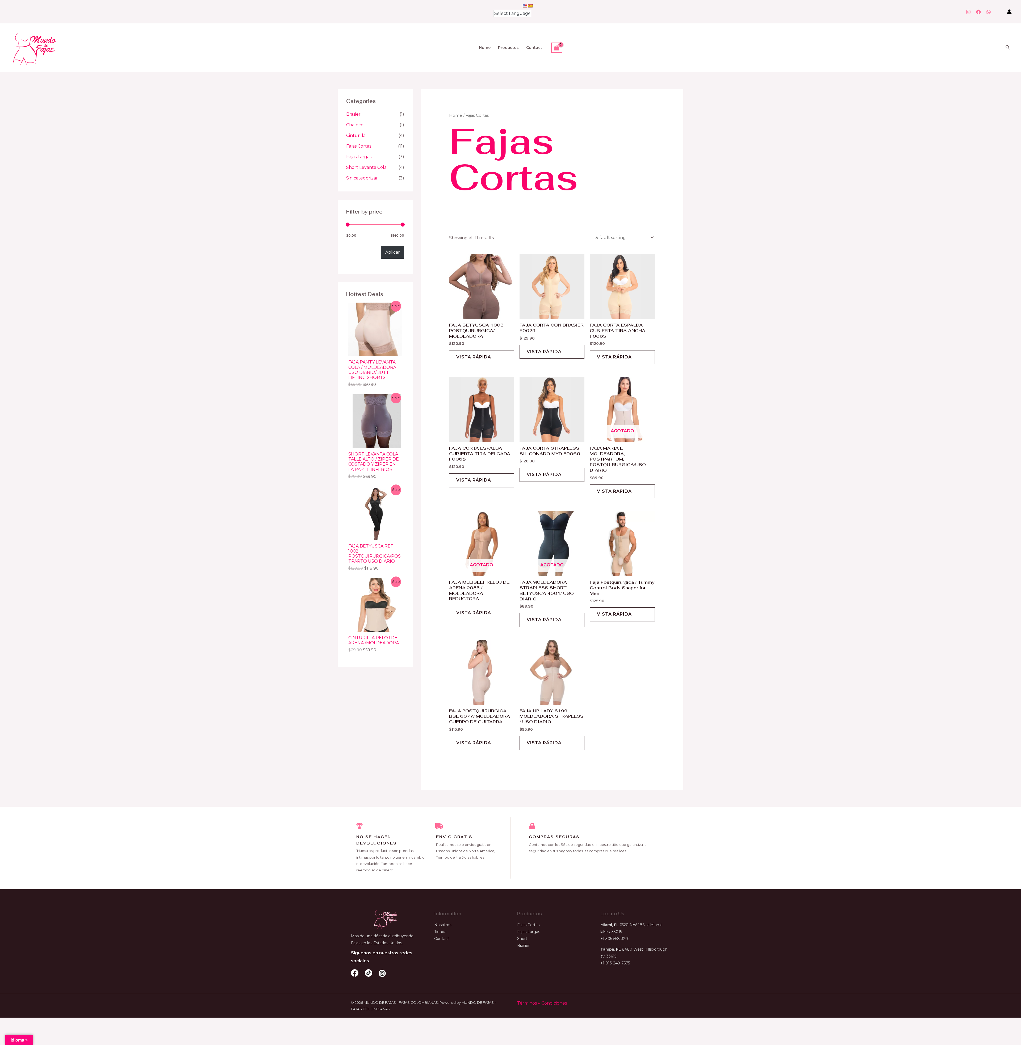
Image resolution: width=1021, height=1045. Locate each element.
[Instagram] (968, 12)
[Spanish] (530, 6)
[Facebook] (978, 12)
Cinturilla (356, 135)
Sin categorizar (362, 178)
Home (485, 47)
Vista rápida (473, 357)
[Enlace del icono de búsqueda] (1008, 47)
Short (522, 938)
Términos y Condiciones (542, 1003)
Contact (534, 47)
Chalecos (355, 124)
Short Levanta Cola (366, 167)
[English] (524, 6)
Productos (508, 47)
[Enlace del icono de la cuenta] (1009, 11)
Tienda (440, 931)
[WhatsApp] (988, 12)
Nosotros (442, 924)
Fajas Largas (358, 156)
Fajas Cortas (358, 146)
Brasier (353, 114)
